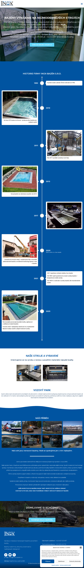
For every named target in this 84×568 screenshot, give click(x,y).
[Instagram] (14, 554)
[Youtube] (10, 554)
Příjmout (47, 561)
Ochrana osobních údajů (65, 565)
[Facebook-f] (5, 554)
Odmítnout (61, 561)
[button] (81, 547)
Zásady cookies (55, 565)
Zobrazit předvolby (75, 561)
